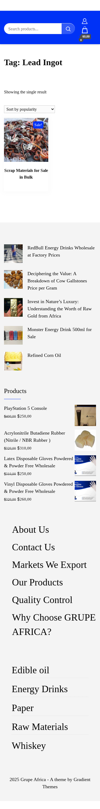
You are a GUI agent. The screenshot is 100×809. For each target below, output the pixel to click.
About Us (30, 529)
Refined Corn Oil (44, 355)
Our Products (37, 582)
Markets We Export (49, 564)
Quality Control (42, 600)
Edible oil (30, 670)
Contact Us (33, 547)
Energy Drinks (40, 689)
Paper (23, 708)
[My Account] (84, 20)
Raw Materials (40, 726)
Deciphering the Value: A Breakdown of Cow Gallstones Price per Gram (57, 281)
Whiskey (29, 745)
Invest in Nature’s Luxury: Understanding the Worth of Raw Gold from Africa (59, 309)
